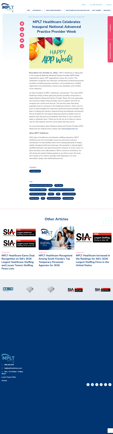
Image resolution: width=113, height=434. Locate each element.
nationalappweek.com (69, 129)
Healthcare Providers (53, 10)
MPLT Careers (96, 10)
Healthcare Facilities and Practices (78, 10)
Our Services (36, 10)
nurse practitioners (69, 194)
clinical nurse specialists (37, 194)
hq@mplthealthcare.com (13, 368)
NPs (58, 194)
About (84, 5)
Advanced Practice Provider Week (41, 185)
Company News (35, 171)
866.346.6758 (97, 5)
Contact (108, 5)
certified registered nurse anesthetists (61, 190)
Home (30, 17)
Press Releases (68, 198)
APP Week (58, 185)
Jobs (28, 10)
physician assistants (54, 198)
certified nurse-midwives (38, 190)
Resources (107, 10)
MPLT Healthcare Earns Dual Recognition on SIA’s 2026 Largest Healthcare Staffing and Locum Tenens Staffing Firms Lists (18, 262)
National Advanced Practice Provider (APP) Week (60, 75)
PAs (43, 198)
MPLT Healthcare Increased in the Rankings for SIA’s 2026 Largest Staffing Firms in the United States (93, 260)
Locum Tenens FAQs (9, 377)
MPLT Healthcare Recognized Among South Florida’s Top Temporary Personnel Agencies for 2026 (55, 260)
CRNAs (51, 194)
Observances (34, 198)
